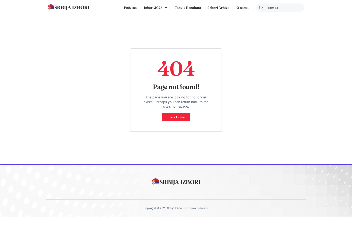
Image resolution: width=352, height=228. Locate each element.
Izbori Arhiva (218, 8)
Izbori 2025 (153, 8)
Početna (130, 8)
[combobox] (280, 7)
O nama (242, 8)
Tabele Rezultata (188, 8)
